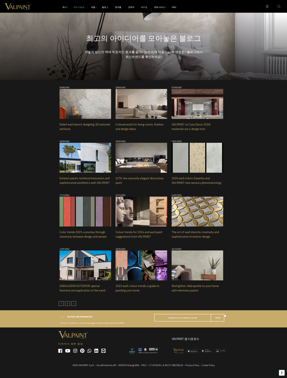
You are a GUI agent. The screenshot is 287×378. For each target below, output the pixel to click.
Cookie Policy (208, 365)
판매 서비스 (159, 7)
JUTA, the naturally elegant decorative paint (140, 180)
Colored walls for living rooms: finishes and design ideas (140, 126)
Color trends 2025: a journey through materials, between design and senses (83, 234)
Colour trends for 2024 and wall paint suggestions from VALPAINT (139, 234)
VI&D (174, 7)
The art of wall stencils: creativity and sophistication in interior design (195, 234)
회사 (64, 7)
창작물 (118, 7)
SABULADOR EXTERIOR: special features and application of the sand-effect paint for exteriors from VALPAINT (82, 293)
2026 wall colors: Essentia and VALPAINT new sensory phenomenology (197, 180)
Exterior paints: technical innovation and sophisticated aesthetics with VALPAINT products (84, 182)
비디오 (144, 7)
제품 (93, 7)
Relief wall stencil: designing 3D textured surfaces (84, 126)
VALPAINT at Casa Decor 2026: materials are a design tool (191, 126)
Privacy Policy (192, 365)
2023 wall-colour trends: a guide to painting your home (137, 288)
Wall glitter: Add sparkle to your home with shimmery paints (195, 288)
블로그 (105, 7)
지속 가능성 (78, 7)
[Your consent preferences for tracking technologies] (282, 373)
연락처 (131, 7)
